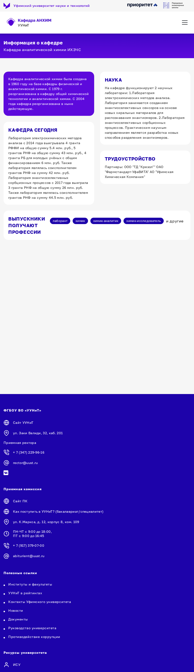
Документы (18, 619)
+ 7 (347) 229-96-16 (28, 452)
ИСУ (16, 665)
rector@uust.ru (25, 463)
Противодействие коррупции (34, 637)
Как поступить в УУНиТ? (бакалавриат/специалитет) (58, 511)
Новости (15, 610)
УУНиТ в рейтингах (25, 593)
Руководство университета (32, 628)
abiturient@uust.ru (28, 556)
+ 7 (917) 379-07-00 (28, 545)
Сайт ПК (20, 501)
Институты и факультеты (30, 584)
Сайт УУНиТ (23, 423)
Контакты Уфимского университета (39, 602)
